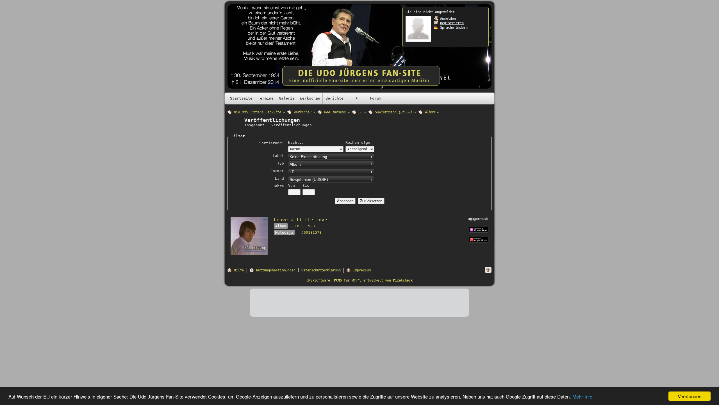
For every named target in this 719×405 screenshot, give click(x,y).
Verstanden (689, 396)
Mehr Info (582, 396)
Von (291, 185)
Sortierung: (271, 143)
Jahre (278, 186)
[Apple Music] (478, 229)
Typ (280, 163)
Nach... (296, 142)
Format (277, 171)
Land (279, 178)
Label (278, 156)
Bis (305, 185)
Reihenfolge (357, 142)
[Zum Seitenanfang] (488, 270)
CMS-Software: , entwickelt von (359, 280)
